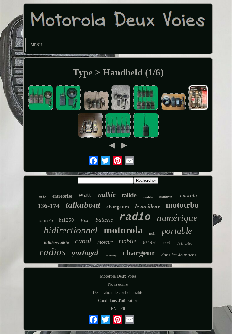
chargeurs (117, 207)
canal (83, 241)
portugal (85, 252)
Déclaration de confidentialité (118, 292)
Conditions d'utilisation (118, 300)
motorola (123, 230)
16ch (84, 220)
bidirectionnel (71, 230)
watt (84, 194)
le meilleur (147, 206)
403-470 (149, 242)
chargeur (139, 252)
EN (114, 309)
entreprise (62, 196)
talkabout (83, 205)
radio (135, 217)
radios (53, 251)
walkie (106, 194)
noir (152, 233)
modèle (148, 197)
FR (122, 309)
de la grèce (184, 243)
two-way (111, 255)
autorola (188, 195)
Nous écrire (118, 284)
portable (177, 231)
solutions (165, 196)
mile (42, 197)
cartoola (46, 220)
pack (167, 242)
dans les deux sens (178, 254)
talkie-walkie (56, 242)
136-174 (48, 206)
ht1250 (66, 220)
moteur (105, 242)
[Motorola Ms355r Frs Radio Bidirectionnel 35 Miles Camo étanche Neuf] (198, 98)
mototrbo (182, 205)
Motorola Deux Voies (118, 276)
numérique (177, 217)
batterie (104, 220)
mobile (127, 241)
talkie (129, 195)
